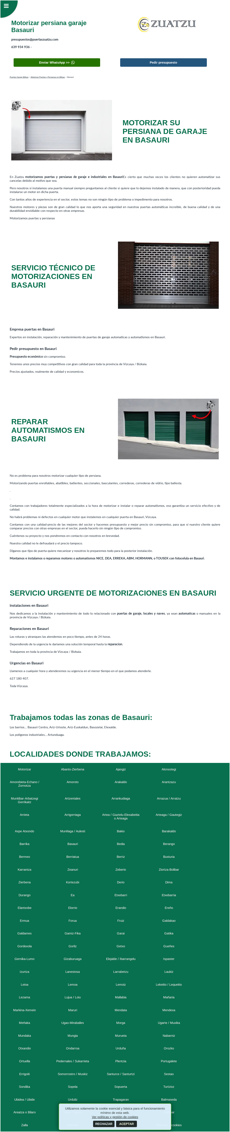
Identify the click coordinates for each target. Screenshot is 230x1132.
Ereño (169, 908)
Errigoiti (24, 1074)
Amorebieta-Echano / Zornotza (24, 783)
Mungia (73, 1035)
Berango (169, 844)
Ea (72, 895)
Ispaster (168, 959)
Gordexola (24, 946)
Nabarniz (169, 1035)
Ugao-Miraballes (72, 1023)
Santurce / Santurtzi (121, 1074)
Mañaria (168, 997)
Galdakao (169, 920)
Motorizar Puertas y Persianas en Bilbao (47, 77)
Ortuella (24, 1061)
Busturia (169, 856)
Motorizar (24, 769)
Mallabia (120, 997)
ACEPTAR (126, 1124)
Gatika (168, 933)
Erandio (120, 908)
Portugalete (169, 1061)
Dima (168, 882)
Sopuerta (120, 1086)
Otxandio (24, 1048)
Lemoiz (121, 984)
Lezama (24, 997)
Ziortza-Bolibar (169, 869)
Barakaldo (169, 831)
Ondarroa (72, 1048)
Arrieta (24, 814)
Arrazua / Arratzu (169, 798)
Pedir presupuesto (163, 62)
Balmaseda (169, 1099)
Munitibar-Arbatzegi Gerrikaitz (24, 800)
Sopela (72, 1086)
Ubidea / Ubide (24, 1099)
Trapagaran (121, 1099)
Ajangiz (121, 769)
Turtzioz (168, 1086)
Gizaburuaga (73, 959)
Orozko (169, 1048)
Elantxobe (24, 908)
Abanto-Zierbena (72, 769)
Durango (25, 895)
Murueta (121, 1035)
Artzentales (72, 798)
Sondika (24, 1086)
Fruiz (120, 920)
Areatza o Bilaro (24, 1112)
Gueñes (168, 946)
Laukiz (168, 971)
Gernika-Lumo (24, 959)
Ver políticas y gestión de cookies (115, 1117)
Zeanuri (72, 869)
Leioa (24, 984)
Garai (121, 933)
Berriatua (72, 856)
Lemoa (72, 984)
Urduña (121, 1048)
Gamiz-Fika (73, 933)
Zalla (24, 1125)
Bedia (121, 844)
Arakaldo (121, 782)
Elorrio (72, 908)
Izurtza (24, 971)
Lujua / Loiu (73, 997)
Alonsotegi (169, 769)
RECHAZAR (103, 1124)
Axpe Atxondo (24, 831)
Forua (73, 920)
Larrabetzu (120, 971)
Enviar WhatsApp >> (54, 62)
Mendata (121, 1010)
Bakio (121, 831)
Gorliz (73, 946)
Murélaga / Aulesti (72, 831)
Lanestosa (72, 971)
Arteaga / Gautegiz (169, 814)
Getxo (121, 946)
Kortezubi (72, 882)
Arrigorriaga (72, 814)
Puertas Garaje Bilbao (19, 77)
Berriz (121, 856)
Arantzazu (169, 782)
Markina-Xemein (24, 1010)
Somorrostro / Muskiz (73, 1074)
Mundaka (24, 1035)
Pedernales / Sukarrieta (72, 1061)
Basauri (72, 844)
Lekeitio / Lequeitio (169, 984)
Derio (120, 882)
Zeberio (120, 869)
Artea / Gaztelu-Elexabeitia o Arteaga (120, 816)
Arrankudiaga (121, 798)
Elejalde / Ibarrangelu (120, 959)
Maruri (72, 1010)
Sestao (169, 1074)
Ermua (24, 920)
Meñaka (24, 1023)
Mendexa (168, 1010)
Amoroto (73, 782)
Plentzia (120, 1061)
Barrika (24, 844)
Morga (120, 1023)
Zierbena (24, 882)
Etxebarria (169, 895)
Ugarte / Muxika (169, 1023)
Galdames (24, 933)
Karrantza (24, 869)
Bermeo (24, 856)
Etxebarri (121, 895)
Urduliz (72, 1099)
